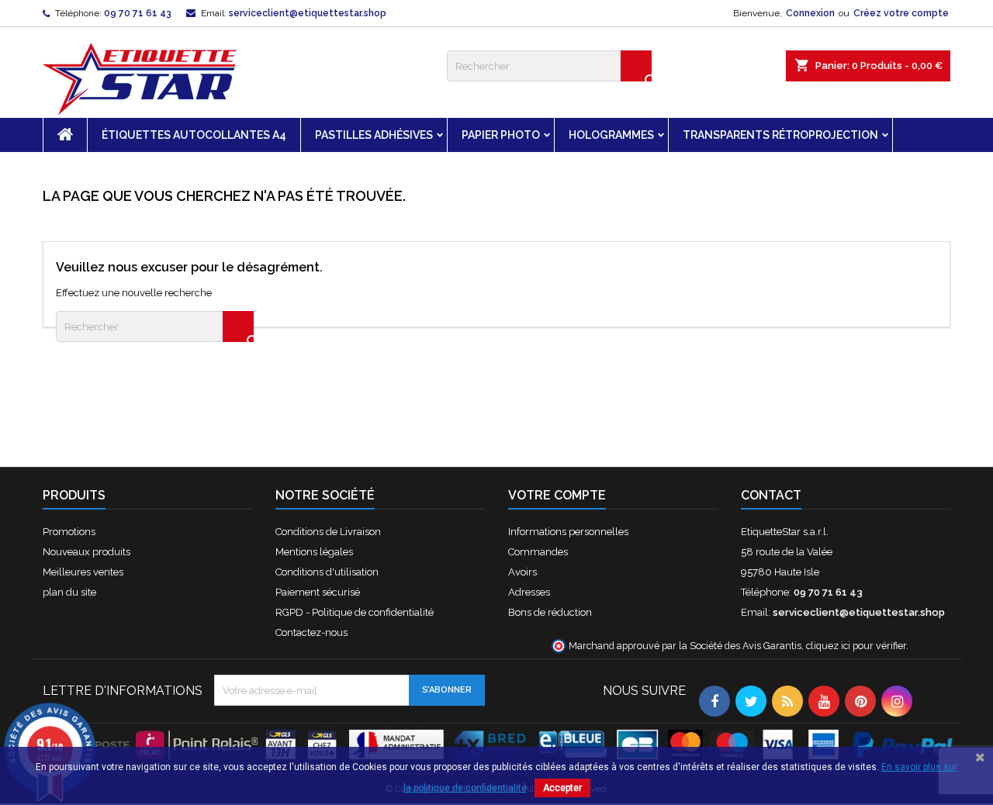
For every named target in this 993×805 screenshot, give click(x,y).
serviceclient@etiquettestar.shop (307, 13)
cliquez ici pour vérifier (856, 645)
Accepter (562, 788)
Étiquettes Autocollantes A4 (194, 135)
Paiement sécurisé (317, 592)
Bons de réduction (550, 612)
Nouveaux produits (86, 552)
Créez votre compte (901, 13)
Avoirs (522, 572)
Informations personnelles (568, 531)
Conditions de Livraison (328, 531)
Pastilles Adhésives (374, 135)
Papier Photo (501, 135)
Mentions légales (314, 552)
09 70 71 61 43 (137, 13)
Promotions (69, 531)
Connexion (810, 13)
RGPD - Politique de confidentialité (354, 612)
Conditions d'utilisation (327, 572)
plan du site (69, 592)
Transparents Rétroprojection (780, 135)
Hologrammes (611, 135)
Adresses (529, 592)
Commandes (538, 552)
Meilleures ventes (83, 572)
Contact (771, 495)
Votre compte (557, 495)
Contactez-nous (311, 632)
